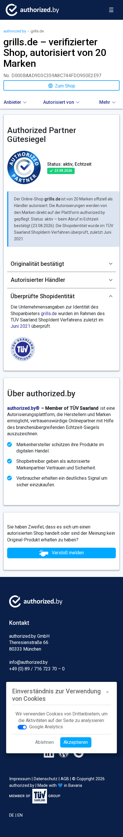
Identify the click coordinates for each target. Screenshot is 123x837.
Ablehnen (44, 742)
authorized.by (14, 31)
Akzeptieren (76, 742)
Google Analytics (46, 726)
